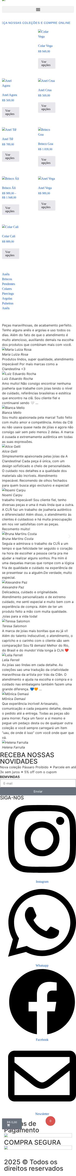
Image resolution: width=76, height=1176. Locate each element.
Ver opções (45, 63)
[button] (38, 9)
